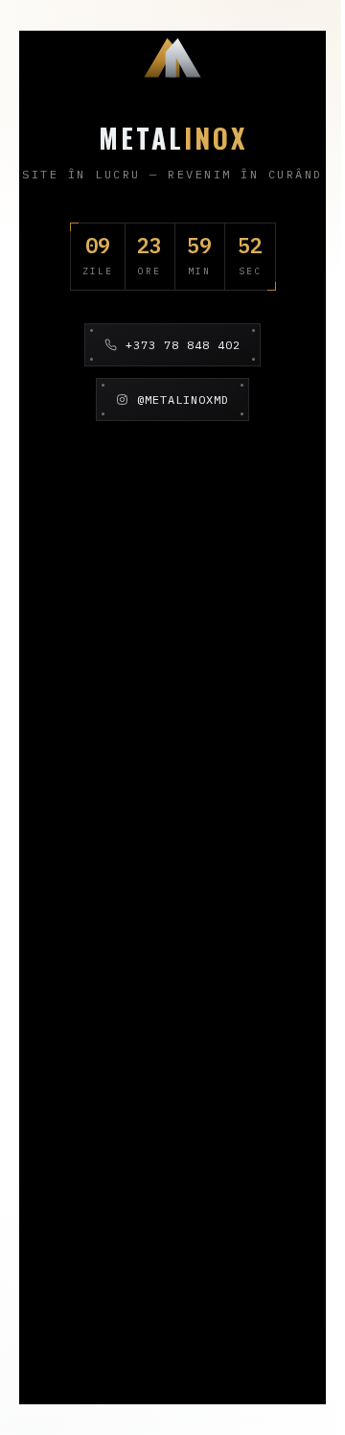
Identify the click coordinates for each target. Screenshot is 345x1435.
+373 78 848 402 (183, 345)
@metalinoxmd (183, 399)
